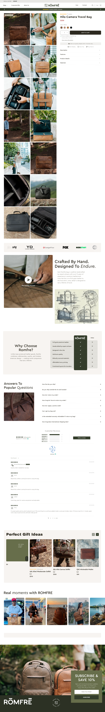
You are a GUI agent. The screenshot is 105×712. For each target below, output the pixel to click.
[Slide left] (93, 534)
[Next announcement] (100, 9)
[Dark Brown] (77, 572)
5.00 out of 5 (27, 437)
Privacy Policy (76, 709)
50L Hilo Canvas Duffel (61, 569)
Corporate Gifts (13, 709)
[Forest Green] (54, 572)
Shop (5, 709)
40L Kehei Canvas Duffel (21, 546)
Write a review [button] (82, 438)
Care (28, 709)
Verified (52, 454)
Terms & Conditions (86, 709)
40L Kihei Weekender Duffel (40, 571)
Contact (34, 709)
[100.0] (52, 449)
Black (71, 27)
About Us (22, 709)
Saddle (68, 27)
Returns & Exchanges (97, 709)
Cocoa (64, 27)
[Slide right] (97, 534)
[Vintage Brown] (30, 574)
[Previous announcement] (4, 9)
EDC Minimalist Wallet (85, 569)
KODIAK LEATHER (7, 1)
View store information (67, 40)
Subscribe (86, 697)
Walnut (61, 27)
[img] (14, 462)
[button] (5, 5)
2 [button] (50, 518)
